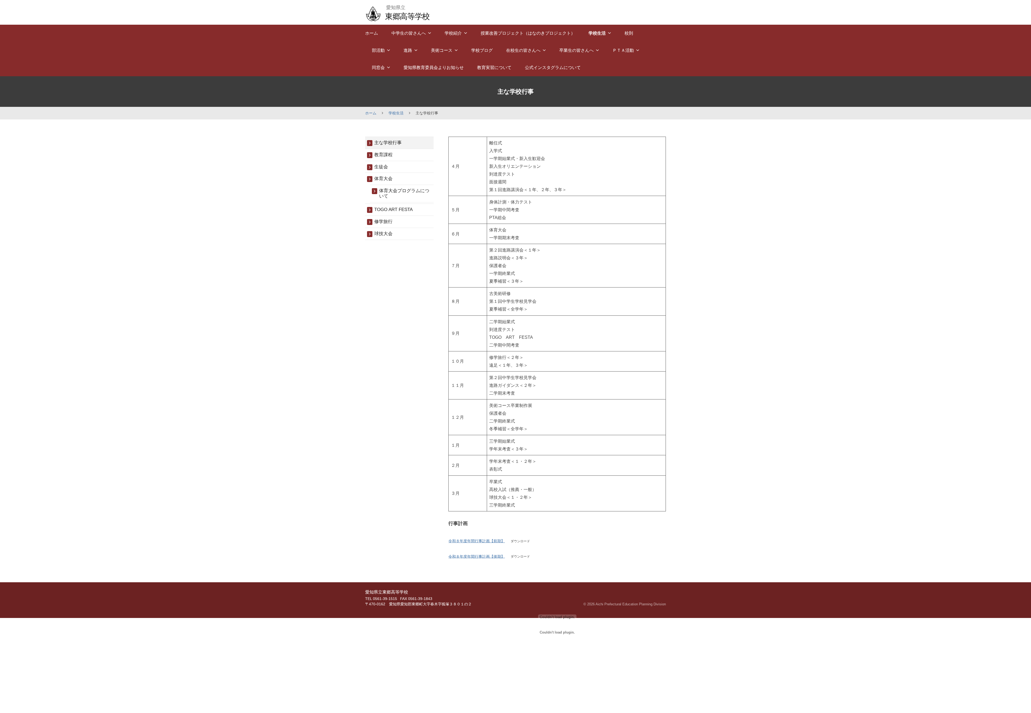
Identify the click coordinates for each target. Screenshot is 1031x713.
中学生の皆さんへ (408, 33)
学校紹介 (453, 33)
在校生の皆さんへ (523, 50)
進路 (408, 50)
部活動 (378, 50)
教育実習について (494, 67)
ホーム (371, 33)
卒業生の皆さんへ (576, 50)
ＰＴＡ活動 (623, 50)
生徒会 (381, 166)
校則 (629, 33)
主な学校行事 (388, 142)
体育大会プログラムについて (404, 193)
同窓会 (378, 67)
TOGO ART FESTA (393, 209)
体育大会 (383, 178)
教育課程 (383, 154)
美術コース (441, 50)
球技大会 (383, 233)
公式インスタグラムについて (553, 67)
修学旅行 (383, 221)
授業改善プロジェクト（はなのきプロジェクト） (528, 33)
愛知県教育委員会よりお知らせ (434, 67)
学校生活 (597, 33)
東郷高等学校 (407, 16)
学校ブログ (482, 50)
